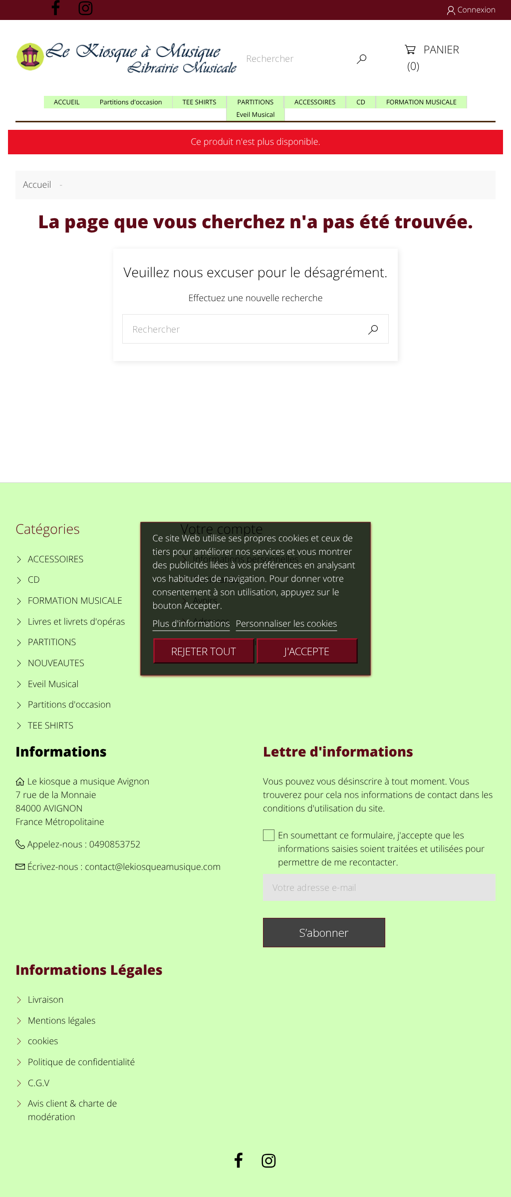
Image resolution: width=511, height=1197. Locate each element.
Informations (61, 751)
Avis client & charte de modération (72, 1110)
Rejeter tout (203, 651)
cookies (43, 1041)
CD (34, 580)
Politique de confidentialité (81, 1062)
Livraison (46, 1000)
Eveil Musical (53, 684)
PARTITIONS (52, 642)
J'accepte (306, 651)
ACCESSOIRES (55, 559)
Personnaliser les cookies (286, 623)
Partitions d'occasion (69, 705)
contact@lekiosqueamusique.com (153, 867)
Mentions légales (61, 1021)
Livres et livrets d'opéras (76, 622)
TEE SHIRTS (50, 726)
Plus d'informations (191, 623)
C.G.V (38, 1083)
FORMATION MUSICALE (75, 601)
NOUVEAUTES (56, 663)
